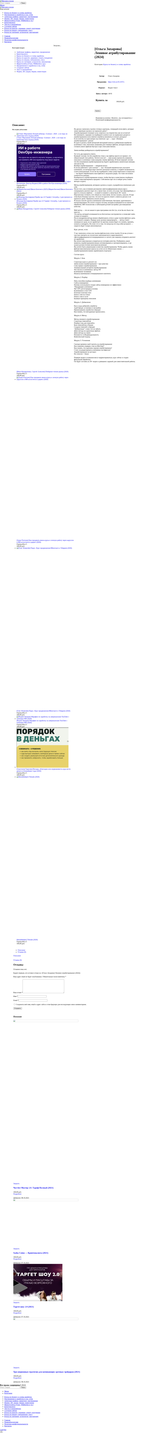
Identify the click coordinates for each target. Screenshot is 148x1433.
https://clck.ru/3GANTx (116, 82)
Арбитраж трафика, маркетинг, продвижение (33, 52)
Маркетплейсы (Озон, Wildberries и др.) (31, 64)
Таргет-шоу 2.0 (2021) (23, 1307)
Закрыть (16, 1183)
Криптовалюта (22, 54)
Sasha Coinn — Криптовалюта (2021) (30, 1253)
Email (16, 1000)
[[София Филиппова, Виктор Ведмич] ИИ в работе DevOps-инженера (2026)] (41, 181)
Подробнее (17, 1194)
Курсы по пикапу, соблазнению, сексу (31, 60)
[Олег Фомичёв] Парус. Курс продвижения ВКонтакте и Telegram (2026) (43, 711)
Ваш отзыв (18, 992)
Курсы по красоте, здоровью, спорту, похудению (34, 58)
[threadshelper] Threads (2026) (27, 940)
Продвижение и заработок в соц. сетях (31, 66)
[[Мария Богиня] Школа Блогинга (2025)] (32, 189)
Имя (15, 996)
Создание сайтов (23, 68)
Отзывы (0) (22, 952)
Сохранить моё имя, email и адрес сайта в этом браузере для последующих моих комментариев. (51, 1004)
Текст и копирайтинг (24, 70)
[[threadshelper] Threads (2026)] (45, 777)
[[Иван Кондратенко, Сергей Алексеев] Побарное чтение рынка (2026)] (45, 209)
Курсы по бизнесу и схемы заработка (30, 56)
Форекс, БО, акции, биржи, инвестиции (31, 72)
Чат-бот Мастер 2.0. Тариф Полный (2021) (33, 1188)
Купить (97, 111)
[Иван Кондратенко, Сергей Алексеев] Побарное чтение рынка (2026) (42, 371)
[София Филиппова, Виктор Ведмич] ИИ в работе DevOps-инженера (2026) (44, 182)
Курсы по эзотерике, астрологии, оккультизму (34, 62)
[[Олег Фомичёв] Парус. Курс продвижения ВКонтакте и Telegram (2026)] (45, 548)
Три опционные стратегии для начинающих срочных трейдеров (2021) (46, 1372)
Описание (21, 950)
